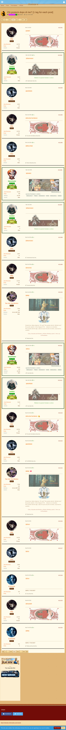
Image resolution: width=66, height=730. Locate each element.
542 (17, 19)
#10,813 (60, 413)
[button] (2, 2)
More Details (57, 727)
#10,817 (60, 548)
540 (10, 19)
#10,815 (60, 468)
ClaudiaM (29, 603)
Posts (5, 46)
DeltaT (21, 14)
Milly (28, 295)
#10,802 (60, 55)
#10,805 (60, 142)
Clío (28, 551)
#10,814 (60, 441)
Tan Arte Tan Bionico (32, 118)
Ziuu (28, 348)
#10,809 (60, 264)
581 (23, 19)
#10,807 (60, 204)
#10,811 (60, 345)
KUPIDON (29, 91)
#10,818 (60, 575)
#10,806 (60, 170)
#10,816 (60, 521)
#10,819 (60, 600)
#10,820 (60, 627)
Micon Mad (30, 146)
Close (63, 727)
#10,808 (60, 237)
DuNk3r (29, 173)
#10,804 (60, 115)
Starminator (30, 58)
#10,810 (60, 292)
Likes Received (7, 44)
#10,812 (60, 380)
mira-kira (29, 267)
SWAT (28, 30)
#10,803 (60, 87)
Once (28, 524)
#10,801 (60, 27)
